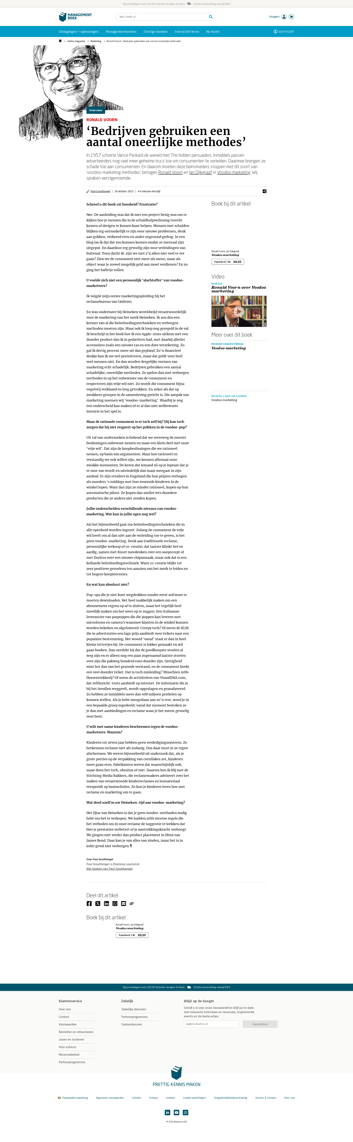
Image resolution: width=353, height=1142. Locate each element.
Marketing (96, 41)
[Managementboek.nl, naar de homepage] (75, 20)
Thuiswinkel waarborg (75, 1097)
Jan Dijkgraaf (200, 172)
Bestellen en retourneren (76, 1032)
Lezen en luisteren (71, 1039)
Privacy (153, 1097)
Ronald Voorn (170, 172)
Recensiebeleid (69, 1054)
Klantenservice (70, 1001)
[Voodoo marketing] (224, 227)
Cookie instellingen (194, 1097)
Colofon (136, 1097)
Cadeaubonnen (131, 1024)
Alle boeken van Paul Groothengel (109, 869)
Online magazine (76, 41)
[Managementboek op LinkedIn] (167, 1112)
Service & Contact (265, 1097)
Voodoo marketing (233, 172)
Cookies (170, 1097)
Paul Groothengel (100, 191)
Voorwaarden (68, 1024)
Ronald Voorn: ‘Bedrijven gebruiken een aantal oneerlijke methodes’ (144, 41)
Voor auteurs (67, 1047)
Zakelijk (127, 1001)
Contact (64, 1017)
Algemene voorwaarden (110, 1097)
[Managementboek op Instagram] (185, 1112)
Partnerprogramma (72, 1062)
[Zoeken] (210, 16)
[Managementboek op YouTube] (176, 1112)
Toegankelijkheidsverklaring (230, 1097)
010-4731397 (286, 31)
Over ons (65, 1009)
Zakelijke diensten (133, 1009)
